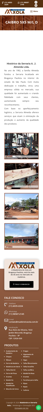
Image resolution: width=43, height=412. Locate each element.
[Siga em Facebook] (36, 2)
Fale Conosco (22, 284)
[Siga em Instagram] (36, 5)
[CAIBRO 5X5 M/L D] (21, 159)
